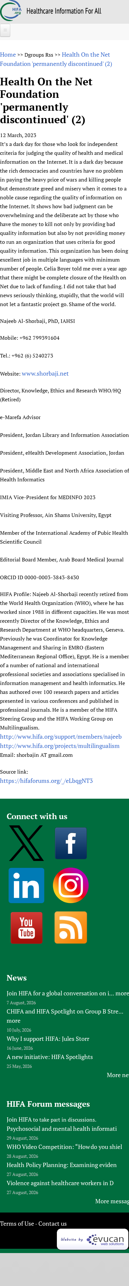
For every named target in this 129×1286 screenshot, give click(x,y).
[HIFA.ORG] (11, 19)
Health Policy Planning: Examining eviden (62, 1165)
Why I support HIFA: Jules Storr (48, 1039)
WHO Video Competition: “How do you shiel (64, 1147)
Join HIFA (19, 1119)
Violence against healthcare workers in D (60, 1183)
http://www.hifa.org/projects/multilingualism (60, 746)
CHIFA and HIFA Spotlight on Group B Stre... (65, 1011)
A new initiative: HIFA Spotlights (50, 1057)
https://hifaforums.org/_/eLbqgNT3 (46, 781)
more (14, 1020)
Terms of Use (17, 1223)
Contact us (52, 1223)
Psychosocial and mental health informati (62, 1128)
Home (8, 54)
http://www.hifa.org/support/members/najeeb (61, 736)
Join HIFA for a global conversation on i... (60, 993)
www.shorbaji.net (45, 373)
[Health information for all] (64, 11)
